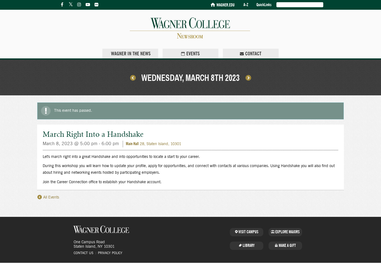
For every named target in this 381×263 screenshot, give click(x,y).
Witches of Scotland (133, 78)
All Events (50, 197)
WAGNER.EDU (225, 5)
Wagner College (101, 229)
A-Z (245, 5)
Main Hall (132, 144)
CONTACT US (83, 253)
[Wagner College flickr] (96, 5)
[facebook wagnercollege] (62, 5)
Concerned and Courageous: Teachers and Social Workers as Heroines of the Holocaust (248, 78)
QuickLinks (263, 5)
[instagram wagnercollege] (79, 5)
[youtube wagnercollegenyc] (88, 5)
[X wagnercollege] (70, 5)
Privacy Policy (110, 253)
